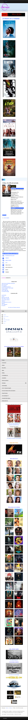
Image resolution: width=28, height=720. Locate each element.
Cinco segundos (4, 304)
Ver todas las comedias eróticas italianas (14, 438)
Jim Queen (3, 305)
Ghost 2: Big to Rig (5, 290)
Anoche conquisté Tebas (6, 287)
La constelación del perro (6, 286)
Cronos (3, 296)
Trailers (4, 321)
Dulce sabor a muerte (5, 298)
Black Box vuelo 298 (5, 297)
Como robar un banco (6, 299)
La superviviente (4, 289)
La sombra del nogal (5, 291)
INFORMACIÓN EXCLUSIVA (9, 255)
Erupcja (12, 287)
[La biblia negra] (13, 14)
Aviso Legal (4, 714)
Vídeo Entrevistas (6, 319)
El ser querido (4, 285)
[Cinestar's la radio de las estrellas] (14, 330)
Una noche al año (5, 284)
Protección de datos (10, 714)
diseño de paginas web (19, 712)
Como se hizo (5, 316)
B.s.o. (4, 323)
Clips (4, 318)
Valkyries (3, 303)
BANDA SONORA (8, 260)
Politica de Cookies (17, 714)
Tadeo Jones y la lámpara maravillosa (8, 283)
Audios (4, 314)
